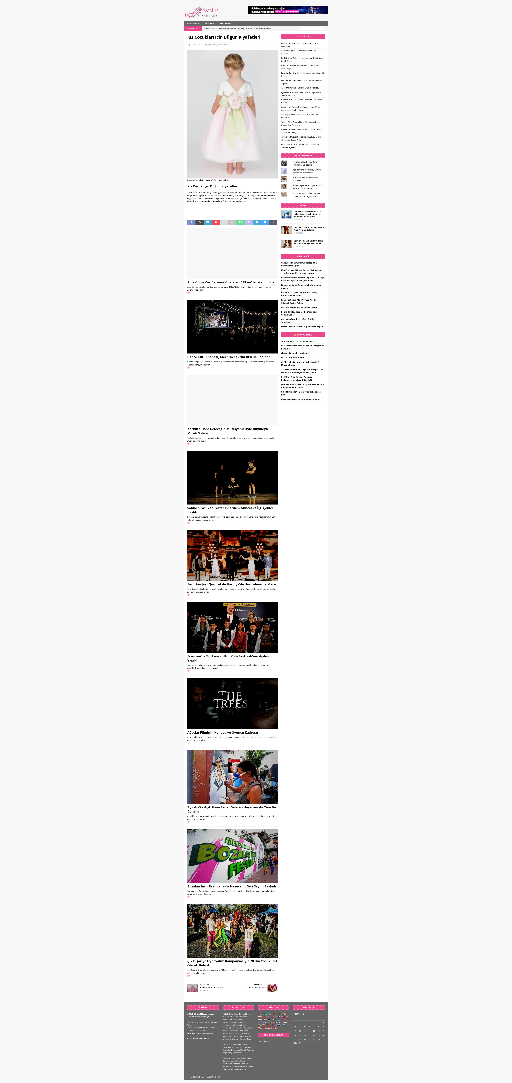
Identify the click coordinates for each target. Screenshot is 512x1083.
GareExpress (228, 1061)
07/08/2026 (299, 220)
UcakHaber (248, 1028)
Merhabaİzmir (228, 1025)
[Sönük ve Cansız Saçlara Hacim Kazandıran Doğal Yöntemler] (286, 244)
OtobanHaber (238, 1036)
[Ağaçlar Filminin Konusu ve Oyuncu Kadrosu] (232, 703)
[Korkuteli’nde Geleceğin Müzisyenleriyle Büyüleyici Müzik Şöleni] (232, 400)
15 (314, 1031)
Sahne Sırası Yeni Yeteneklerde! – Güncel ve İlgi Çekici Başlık (230, 510)
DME (240, 1066)
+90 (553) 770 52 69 (197, 1030)
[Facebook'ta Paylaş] (191, 222)
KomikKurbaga (241, 1044)
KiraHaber (249, 1036)
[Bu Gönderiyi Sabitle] (216, 222)
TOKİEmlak (237, 1053)
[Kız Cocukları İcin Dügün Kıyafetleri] (232, 177)
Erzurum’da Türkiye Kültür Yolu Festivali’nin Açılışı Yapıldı (228, 658)
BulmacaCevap (229, 1044)
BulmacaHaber (246, 1039)
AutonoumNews (238, 1058)
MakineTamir (228, 1030)
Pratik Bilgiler (222, 44)
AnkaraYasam (228, 1022)
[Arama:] (311, 28)
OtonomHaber (304, 334)
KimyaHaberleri (241, 1017)
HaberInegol (228, 1036)
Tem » (301, 1043)
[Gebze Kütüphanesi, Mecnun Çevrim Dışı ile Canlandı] (232, 326)
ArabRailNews (239, 1061)
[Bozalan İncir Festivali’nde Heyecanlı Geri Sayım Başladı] (232, 856)
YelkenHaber (228, 1028)
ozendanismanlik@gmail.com (202, 1033)
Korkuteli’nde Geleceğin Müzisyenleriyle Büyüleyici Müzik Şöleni (228, 431)
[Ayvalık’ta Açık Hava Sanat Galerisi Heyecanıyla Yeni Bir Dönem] (232, 777)
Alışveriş (207, 44)
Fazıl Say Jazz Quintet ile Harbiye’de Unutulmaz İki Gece (231, 584)
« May (295, 1043)
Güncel (208, 23)
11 (295, 1031)
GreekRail (245, 1063)
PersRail (226, 1063)
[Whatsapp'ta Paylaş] (240, 222)
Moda (214, 44)
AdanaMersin (239, 1022)
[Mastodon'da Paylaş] (249, 222)
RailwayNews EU (239, 1069)
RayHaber (304, 256)
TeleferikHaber (245, 1014)
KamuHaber (238, 1028)
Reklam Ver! (226, 23)
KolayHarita (227, 1047)
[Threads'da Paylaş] (273, 222)
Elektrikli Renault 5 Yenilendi (295, 353)
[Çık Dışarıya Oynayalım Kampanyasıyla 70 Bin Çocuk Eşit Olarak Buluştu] (232, 931)
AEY (224, 1039)
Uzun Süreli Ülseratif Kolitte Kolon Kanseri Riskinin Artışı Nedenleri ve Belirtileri (307, 214)
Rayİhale (250, 1050)
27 (305, 1039)
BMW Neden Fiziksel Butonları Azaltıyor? (300, 399)
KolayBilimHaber (244, 1033)
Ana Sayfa (192, 23)
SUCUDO (226, 1014)
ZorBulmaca (247, 1047)
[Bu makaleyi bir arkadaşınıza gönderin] (224, 222)
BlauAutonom (235, 1063)
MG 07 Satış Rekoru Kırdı (292, 357)
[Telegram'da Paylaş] (257, 222)
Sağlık (303, 205)
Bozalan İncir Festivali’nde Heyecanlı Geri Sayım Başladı (231, 886)
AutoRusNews (248, 1066)
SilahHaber (243, 1030)
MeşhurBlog (227, 1053)
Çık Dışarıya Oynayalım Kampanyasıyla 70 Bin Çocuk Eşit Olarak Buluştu (232, 963)
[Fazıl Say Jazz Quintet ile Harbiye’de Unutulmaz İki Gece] (232, 555)
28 (309, 1039)
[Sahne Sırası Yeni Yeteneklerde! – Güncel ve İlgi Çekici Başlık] (232, 478)
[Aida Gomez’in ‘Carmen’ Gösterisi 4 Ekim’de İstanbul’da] (232, 253)
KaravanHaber (240, 1025)
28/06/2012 (195, 44)
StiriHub (234, 1066)
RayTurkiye (236, 1047)
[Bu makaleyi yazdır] (232, 222)
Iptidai (235, 1030)
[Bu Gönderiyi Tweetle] (199, 222)
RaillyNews (227, 1058)
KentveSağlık (228, 1050)
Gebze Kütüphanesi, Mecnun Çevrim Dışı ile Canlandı (229, 357)
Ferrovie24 (227, 1066)
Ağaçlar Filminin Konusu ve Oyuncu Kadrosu (222, 732)
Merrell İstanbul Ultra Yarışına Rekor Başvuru (302, 326)
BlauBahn (249, 1058)
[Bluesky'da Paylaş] (265, 222)
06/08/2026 (299, 233)
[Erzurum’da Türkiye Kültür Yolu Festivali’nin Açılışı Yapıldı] (232, 627)
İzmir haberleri (264, 1041)
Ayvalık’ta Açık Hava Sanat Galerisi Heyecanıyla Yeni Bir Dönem (231, 809)
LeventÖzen (227, 1019)
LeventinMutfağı (240, 1050)
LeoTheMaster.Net (230, 1033)
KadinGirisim (238, 1019)
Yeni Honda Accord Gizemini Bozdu (297, 341)
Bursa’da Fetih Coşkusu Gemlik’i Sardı (299, 307)
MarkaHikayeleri (232, 1039)
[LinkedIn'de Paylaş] (208, 222)
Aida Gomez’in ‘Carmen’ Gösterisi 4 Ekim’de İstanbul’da (230, 282)
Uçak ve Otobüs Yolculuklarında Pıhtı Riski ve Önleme (309, 228)
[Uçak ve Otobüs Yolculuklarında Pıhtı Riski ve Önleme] (286, 230)
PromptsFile (227, 1069)
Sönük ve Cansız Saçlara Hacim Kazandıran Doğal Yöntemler (308, 242)
